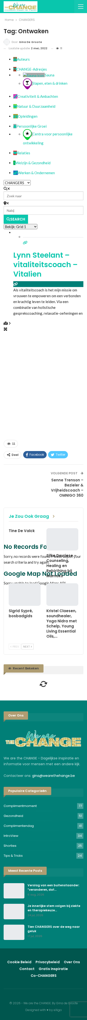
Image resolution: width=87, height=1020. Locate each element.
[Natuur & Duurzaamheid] (15, 106)
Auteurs (23, 59)
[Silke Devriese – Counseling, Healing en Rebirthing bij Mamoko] (62, 539)
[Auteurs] (15, 59)
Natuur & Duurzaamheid (36, 106)
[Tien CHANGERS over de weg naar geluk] (14, 932)
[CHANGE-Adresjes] (14, 69)
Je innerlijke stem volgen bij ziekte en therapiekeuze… (54, 908)
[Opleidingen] (15, 116)
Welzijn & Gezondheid (33, 163)
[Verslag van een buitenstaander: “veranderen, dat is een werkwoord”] (14, 891)
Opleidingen (27, 116)
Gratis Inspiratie (53, 968)
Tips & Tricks (13, 855)
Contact (27, 968)
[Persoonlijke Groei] (14, 126)
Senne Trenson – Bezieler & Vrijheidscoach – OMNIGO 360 (67, 487)
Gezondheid (13, 816)
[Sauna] (34, 75)
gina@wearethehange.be (53, 775)
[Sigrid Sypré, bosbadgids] (25, 594)
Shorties (10, 845)
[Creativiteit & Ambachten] (15, 96)
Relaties (23, 153)
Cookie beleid (19, 962)
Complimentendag (19, 825)
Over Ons (72, 962)
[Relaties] (15, 153)
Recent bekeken (25, 668)
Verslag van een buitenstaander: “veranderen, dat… (53, 887)
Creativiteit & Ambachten (37, 96)
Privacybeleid (48, 962)
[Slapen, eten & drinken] (27, 83)
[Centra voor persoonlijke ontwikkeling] (27, 134)
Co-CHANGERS (44, 975)
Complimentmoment (20, 806)
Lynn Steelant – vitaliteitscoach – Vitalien (45, 264)
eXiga (58, 1010)
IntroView (11, 835)
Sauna (49, 75)
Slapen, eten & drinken (49, 83)
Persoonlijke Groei (31, 126)
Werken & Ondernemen (36, 173)
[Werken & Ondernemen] (15, 173)
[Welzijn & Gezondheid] (14, 163)
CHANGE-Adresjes (31, 69)
